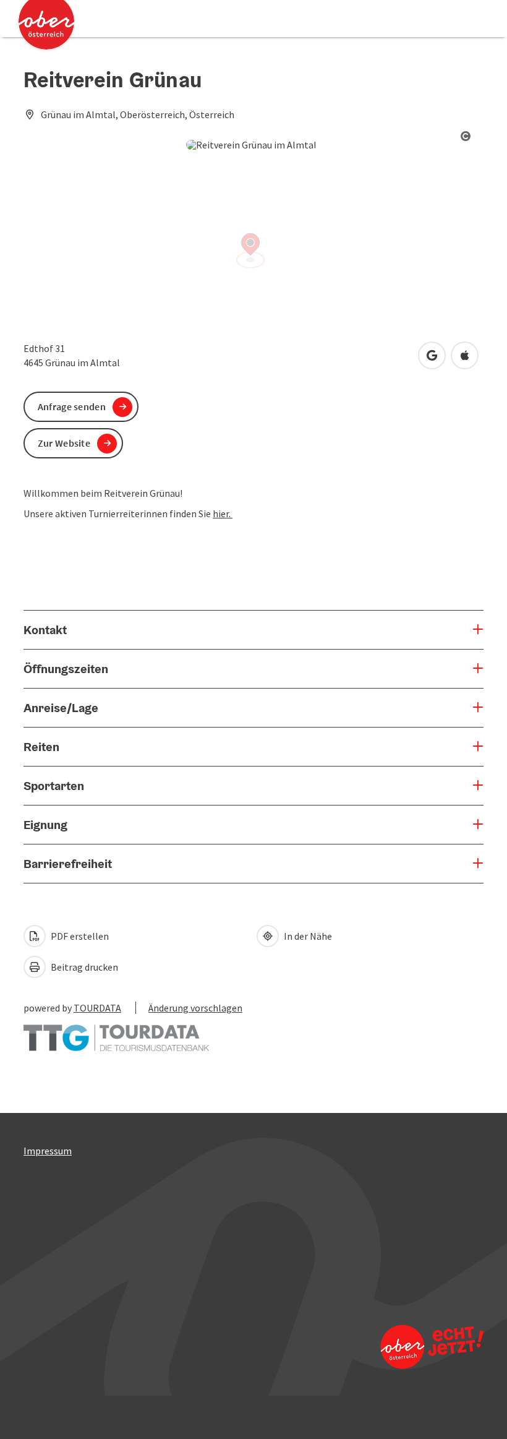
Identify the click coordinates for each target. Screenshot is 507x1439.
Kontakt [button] (45, 630)
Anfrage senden (72, 406)
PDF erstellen (79, 936)
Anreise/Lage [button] (60, 708)
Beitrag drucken (83, 967)
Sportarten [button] (53, 786)
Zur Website (64, 443)
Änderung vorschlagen (195, 1008)
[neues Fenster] (116, 1032)
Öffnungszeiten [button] (65, 669)
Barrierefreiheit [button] (67, 864)
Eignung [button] (45, 825)
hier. (222, 513)
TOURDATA (97, 1008)
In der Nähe (307, 936)
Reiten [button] (41, 747)
